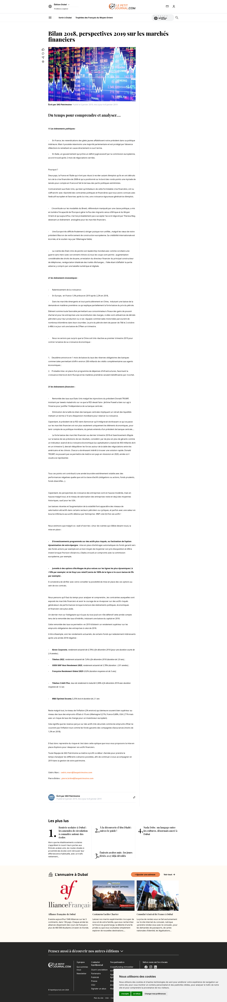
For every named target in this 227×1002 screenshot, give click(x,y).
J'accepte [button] (125, 994)
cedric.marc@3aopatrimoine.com (76, 772)
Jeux (112, 985)
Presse (94, 981)
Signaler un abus (98, 988)
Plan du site (99, 998)
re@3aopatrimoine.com (82, 778)
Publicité (95, 977)
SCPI (112, 970)
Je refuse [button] (136, 994)
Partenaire (96, 973)
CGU (93, 985)
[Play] (170, 17)
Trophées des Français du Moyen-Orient (94, 17)
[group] (171, 17)
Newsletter (81, 973)
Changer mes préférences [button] (155, 994)
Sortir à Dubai (65, 17)
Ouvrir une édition (99, 969)
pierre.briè (66, 778)
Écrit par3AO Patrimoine (60, 104)
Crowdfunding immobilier (121, 967)
